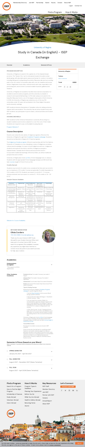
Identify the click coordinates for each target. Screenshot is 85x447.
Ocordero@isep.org (27, 235)
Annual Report (47, 401)
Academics (26, 65)
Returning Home (30, 403)
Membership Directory (20, 3)
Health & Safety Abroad (32, 400)
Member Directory (48, 389)
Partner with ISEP (48, 395)
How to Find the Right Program (14, 390)
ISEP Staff (45, 386)
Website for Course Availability (16, 220)
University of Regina (42, 47)
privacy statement (55, 445)
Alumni (47, 3)
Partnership (39, 3)
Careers (45, 398)
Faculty (53, 3)
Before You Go (29, 394)
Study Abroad (11, 397)
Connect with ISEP (68, 386)
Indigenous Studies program (17, 142)
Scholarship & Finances (14, 394)
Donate (60, 3)
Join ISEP (31, 3)
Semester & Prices (46, 65)
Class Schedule (35, 293)
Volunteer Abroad (12, 400)
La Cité (28, 158)
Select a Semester (62, 78)
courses (12, 162)
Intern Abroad (11, 403)
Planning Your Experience (33, 391)
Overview (9, 65)
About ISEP (67, 3)
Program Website (12, 127)
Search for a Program (14, 386)
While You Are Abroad (32, 397)
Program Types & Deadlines (30, 387)
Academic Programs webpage (36, 137)
